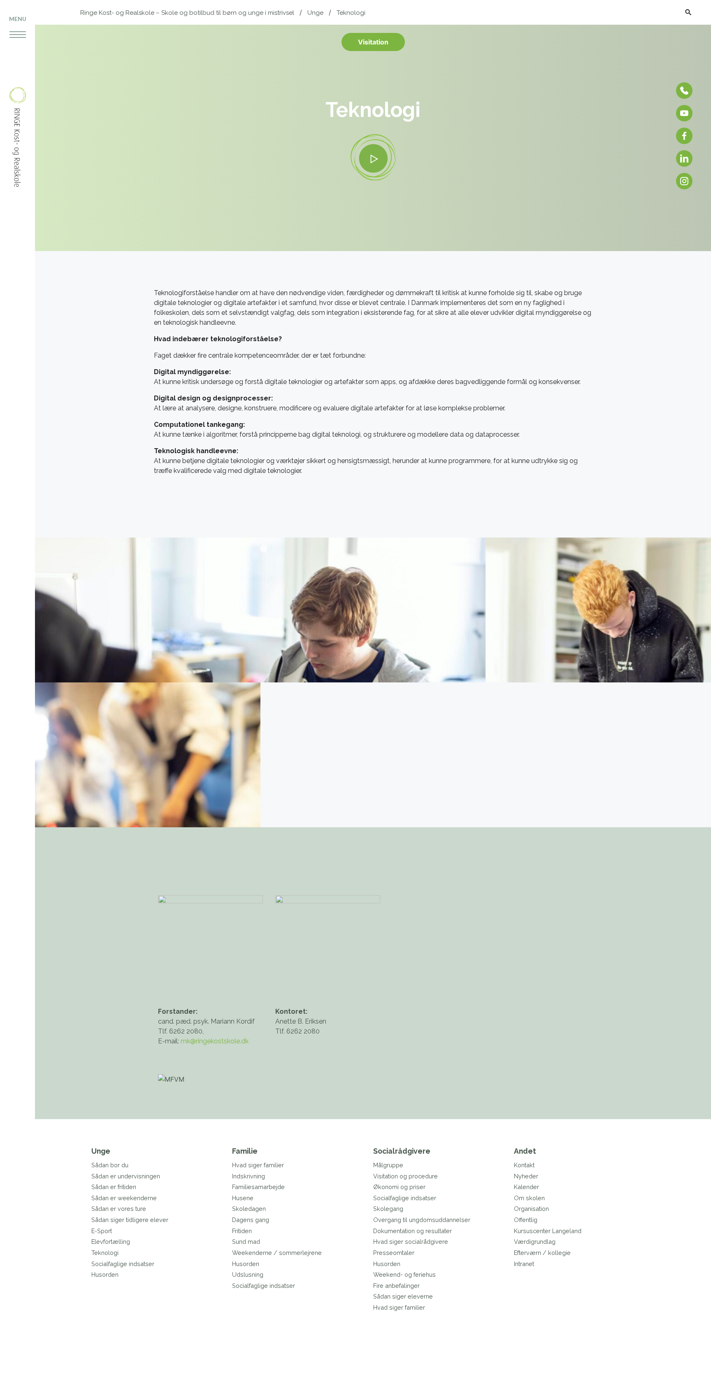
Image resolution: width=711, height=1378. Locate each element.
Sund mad (246, 1241)
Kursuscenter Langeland (547, 1230)
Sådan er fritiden (113, 1186)
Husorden (104, 1274)
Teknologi (351, 12)
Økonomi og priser (399, 1186)
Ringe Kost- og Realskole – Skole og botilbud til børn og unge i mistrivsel (187, 12)
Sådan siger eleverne (403, 1296)
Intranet (524, 1263)
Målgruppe (388, 1165)
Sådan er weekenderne (124, 1197)
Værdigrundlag (534, 1241)
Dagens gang (250, 1219)
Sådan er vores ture (118, 1208)
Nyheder (526, 1176)
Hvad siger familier (258, 1165)
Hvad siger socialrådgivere (410, 1241)
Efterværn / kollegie (542, 1252)
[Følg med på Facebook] (684, 136)
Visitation (373, 42)
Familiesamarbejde (258, 1186)
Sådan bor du (109, 1165)
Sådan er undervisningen (125, 1176)
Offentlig (525, 1219)
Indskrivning (248, 1176)
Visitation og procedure (405, 1176)
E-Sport (101, 1230)
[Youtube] (684, 113)
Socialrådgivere (401, 1151)
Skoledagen (249, 1208)
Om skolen (529, 1197)
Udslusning (247, 1274)
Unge (315, 12)
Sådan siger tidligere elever (129, 1219)
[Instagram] (684, 181)
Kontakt (524, 1165)
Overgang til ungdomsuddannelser (421, 1219)
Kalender (526, 1186)
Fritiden (242, 1230)
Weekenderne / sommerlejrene (277, 1252)
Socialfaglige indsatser (122, 1263)
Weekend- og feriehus (404, 1274)
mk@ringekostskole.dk (215, 1041)
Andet (525, 1151)
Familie (245, 1151)
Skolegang (388, 1208)
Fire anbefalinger (396, 1285)
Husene (242, 1197)
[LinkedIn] (684, 158)
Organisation (531, 1208)
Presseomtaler (393, 1252)
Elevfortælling (110, 1241)
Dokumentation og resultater (412, 1230)
